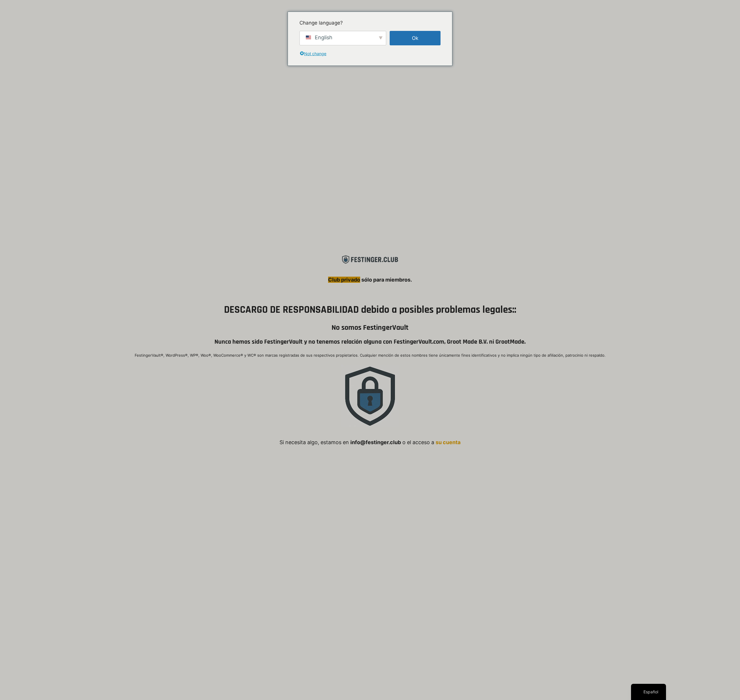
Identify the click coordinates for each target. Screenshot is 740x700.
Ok (415, 38)
